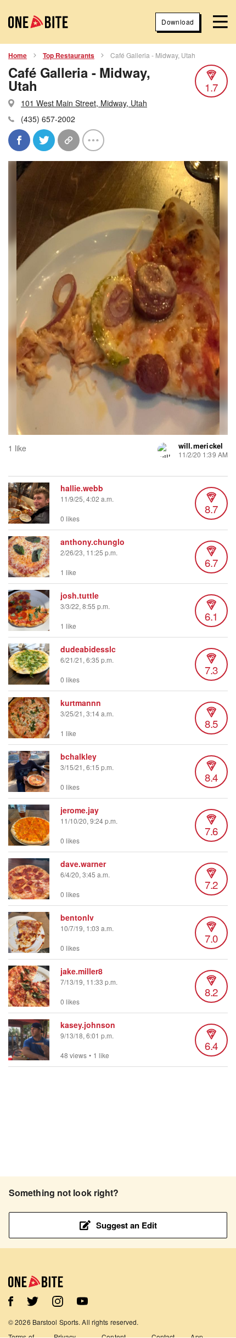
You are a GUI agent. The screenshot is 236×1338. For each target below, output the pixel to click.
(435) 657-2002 (48, 118)
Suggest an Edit (126, 1225)
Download (177, 21)
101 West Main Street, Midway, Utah (84, 102)
